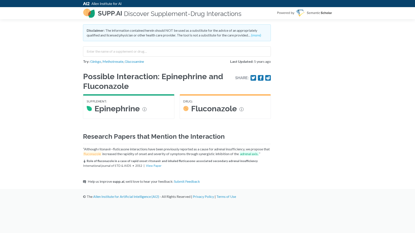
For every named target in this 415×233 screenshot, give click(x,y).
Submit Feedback (187, 181)
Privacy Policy (203, 196)
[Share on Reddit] (268, 78)
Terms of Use (226, 196)
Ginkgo (95, 61)
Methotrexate (112, 61)
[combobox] (177, 49)
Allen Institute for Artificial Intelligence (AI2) (126, 196)
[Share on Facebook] (261, 78)
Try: (86, 61)
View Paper (153, 165)
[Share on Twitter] (253, 78)
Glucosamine (134, 61)
